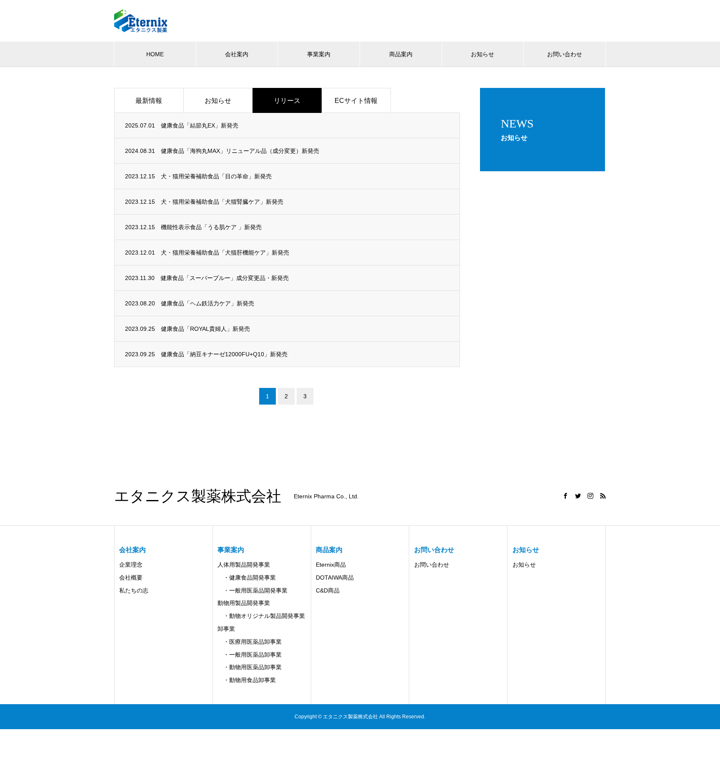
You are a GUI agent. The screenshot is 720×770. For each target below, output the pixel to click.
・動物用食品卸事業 (247, 680)
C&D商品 (328, 590)
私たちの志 (133, 590)
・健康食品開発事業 (247, 577)
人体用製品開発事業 (244, 564)
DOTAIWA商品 (335, 577)
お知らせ (482, 54)
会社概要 (130, 577)
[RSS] (603, 496)
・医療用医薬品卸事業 (250, 641)
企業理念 (130, 564)
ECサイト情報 (356, 100)
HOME (155, 54)
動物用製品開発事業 (244, 603)
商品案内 (400, 54)
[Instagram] (590, 496)
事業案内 (318, 54)
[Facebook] (565, 496)
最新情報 (148, 100)
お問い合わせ (564, 54)
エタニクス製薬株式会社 (197, 496)
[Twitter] (578, 496)
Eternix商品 (331, 564)
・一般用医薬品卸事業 (250, 654)
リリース (287, 100)
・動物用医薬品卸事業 (250, 667)
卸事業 (226, 628)
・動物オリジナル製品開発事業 (261, 615)
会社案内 (236, 54)
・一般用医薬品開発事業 (253, 590)
